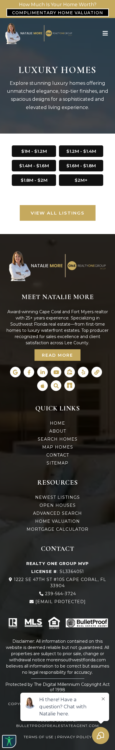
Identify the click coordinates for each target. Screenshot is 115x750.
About (57, 431)
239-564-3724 (60, 593)
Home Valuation (57, 521)
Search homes (58, 439)
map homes (57, 447)
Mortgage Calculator (57, 529)
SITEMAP (57, 463)
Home (57, 423)
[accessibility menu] (9, 741)
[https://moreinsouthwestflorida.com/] (38, 33)
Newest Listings (57, 497)
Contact (57, 455)
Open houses (58, 505)
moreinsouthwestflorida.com (76, 660)
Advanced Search (57, 513)
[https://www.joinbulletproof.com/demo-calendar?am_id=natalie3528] (87, 622)
